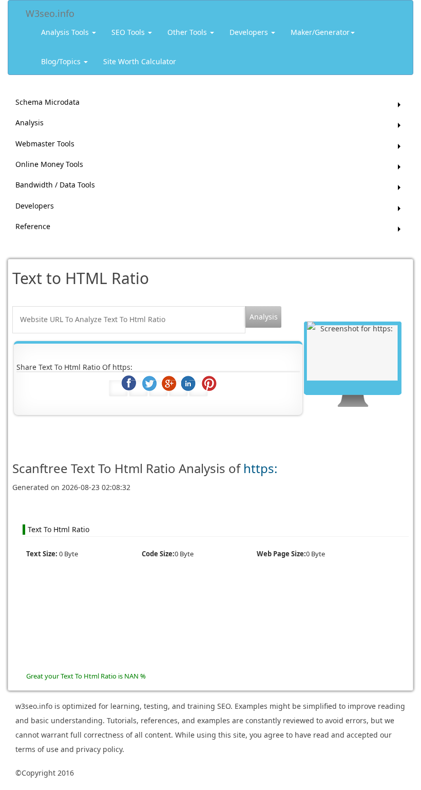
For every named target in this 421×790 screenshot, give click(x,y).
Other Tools (188, 32)
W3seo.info (50, 11)
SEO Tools (129, 32)
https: (260, 468)
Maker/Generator (320, 32)
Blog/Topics (62, 61)
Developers (249, 32)
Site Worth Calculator (139, 61)
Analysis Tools (66, 32)
